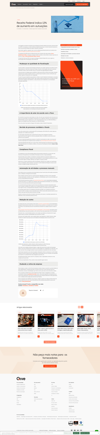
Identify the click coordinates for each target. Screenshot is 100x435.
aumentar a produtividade (43, 203)
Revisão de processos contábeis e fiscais (69, 49)
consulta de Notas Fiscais (39, 180)
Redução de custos (64, 55)
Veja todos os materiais (50, 342)
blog (14, 7)
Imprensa (78, 1)
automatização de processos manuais (48, 140)
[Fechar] (98, 433)
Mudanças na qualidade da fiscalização (69, 45)
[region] (50, 433)
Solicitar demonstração (67, 86)
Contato (73, 1)
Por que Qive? (25, 4)
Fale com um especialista (82, 4)
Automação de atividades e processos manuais (70, 53)
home (12, 7)
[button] (20, 4)
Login (84, 1)
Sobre (69, 1)
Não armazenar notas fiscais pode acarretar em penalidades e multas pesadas (34, 209)
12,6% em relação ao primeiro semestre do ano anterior (29, 51)
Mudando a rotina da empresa (67, 57)
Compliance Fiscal (64, 51)
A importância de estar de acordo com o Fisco (70, 47)
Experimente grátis (69, 4)
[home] (14, 4)
